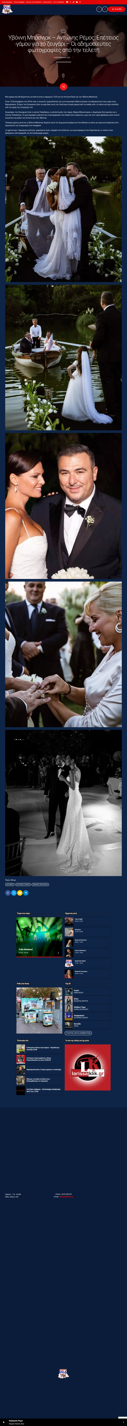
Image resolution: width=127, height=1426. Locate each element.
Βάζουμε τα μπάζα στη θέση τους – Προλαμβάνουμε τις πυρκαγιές (39, 1080)
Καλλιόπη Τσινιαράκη (81, 971)
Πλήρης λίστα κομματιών (78, 1033)
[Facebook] (80, 2)
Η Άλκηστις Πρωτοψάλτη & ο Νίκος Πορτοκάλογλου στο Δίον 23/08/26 (39, 1059)
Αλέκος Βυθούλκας (80, 950)
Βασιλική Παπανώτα (81, 940)
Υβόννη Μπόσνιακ (40, 884)
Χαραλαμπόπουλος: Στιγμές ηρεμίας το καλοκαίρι (44, 1070)
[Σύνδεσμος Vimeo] (7, 9)
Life (63, 31)
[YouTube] (67, 2)
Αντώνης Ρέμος (23, 884)
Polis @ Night (78, 919)
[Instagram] (77, 2)
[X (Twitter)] (70, 2)
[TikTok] (74, 2)
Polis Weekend (25, 949)
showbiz (9, 884)
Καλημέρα (78, 929)
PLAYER (116, 9)
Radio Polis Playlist (80, 961)
